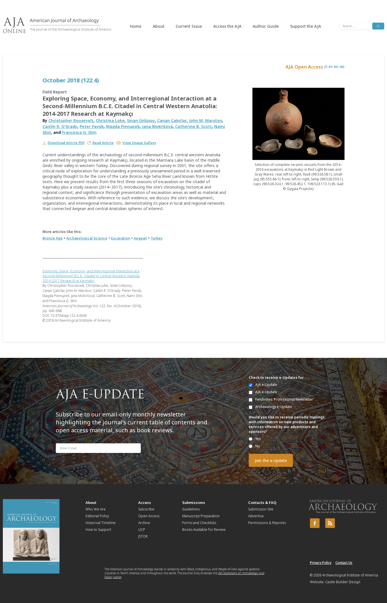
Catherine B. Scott (193, 126)
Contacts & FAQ (262, 502)
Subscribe (146, 509)
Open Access (149, 516)
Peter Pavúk (92, 126)
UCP (141, 529)
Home (135, 26)
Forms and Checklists (199, 522)
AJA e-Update (266, 384)
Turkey (157, 238)
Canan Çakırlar (172, 120)
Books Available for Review (204, 529)
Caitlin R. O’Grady (59, 126)
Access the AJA (227, 26)
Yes (258, 438)
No (257, 446)
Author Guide (266, 26)
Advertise (256, 516)
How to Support (98, 529)
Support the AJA (305, 26)
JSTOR (143, 536)
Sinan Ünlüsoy (141, 120)
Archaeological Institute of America (350, 575)
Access (144, 502)
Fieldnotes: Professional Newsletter (284, 399)
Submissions (193, 502)
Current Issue (189, 26)
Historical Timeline (101, 522)
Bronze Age (52, 238)
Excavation (120, 238)
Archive (144, 522)
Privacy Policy (320, 562)
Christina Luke (110, 120)
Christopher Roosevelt (70, 120)
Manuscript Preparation (201, 516)
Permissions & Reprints (267, 522)
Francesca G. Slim (79, 132)
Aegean (140, 238)
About (158, 26)
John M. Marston (205, 120)
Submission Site (260, 509)
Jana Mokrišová (157, 126)
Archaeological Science (86, 238)
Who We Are (96, 509)
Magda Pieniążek (123, 126)
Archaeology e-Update (273, 406)
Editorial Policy (97, 516)
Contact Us (343, 562)
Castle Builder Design (342, 582)
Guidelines (191, 509)
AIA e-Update (266, 392)
